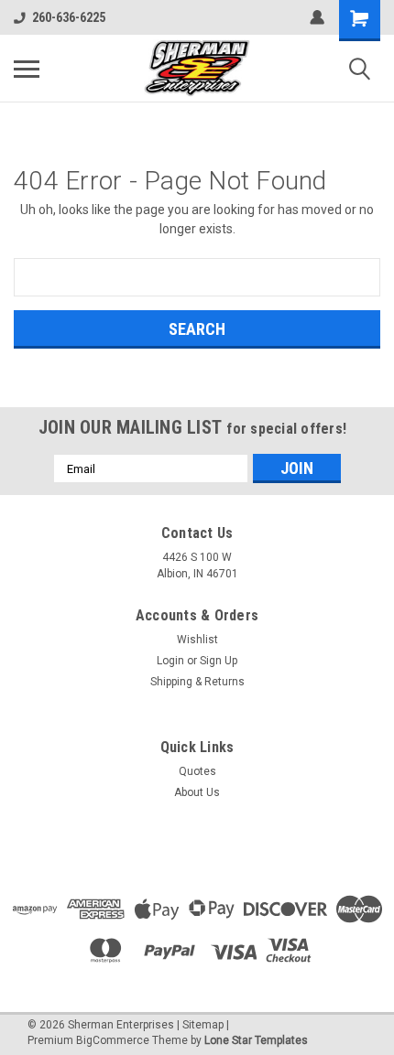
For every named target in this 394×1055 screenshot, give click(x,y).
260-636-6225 (68, 17)
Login (170, 660)
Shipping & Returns (197, 681)
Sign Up (218, 660)
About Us (197, 792)
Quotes (197, 771)
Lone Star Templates (256, 1040)
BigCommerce (112, 1040)
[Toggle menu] (26, 68)
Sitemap (203, 1024)
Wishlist (197, 639)
